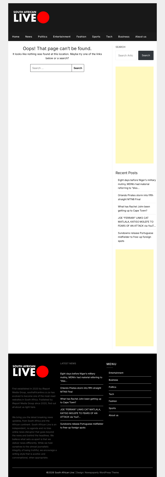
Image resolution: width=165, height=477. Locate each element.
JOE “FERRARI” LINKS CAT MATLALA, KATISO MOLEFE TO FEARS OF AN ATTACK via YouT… (137, 221)
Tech (109, 36)
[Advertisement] (134, 115)
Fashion (81, 36)
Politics (42, 36)
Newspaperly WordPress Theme (102, 472)
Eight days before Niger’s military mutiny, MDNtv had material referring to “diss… (137, 183)
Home (15, 36)
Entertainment (62, 36)
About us (140, 36)
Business (123, 36)
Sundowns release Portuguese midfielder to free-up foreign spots (135, 236)
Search (120, 46)
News (28, 36)
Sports (96, 36)
